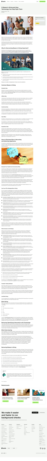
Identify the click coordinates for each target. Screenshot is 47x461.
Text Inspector (10, 279)
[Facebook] (1, 453)
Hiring (5, 381)
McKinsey (3, 72)
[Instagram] (3, 453)
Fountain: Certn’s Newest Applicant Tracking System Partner (37, 399)
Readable (15, 279)
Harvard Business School (9, 317)
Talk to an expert (35, 412)
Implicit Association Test (16, 174)
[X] (5, 453)
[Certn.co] (3, 1)
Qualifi (17, 339)
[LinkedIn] (4, 453)
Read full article (5, 401)
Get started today (42, 1)
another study (19, 319)
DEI (4, 381)
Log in (37, 1)
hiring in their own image (11, 92)
